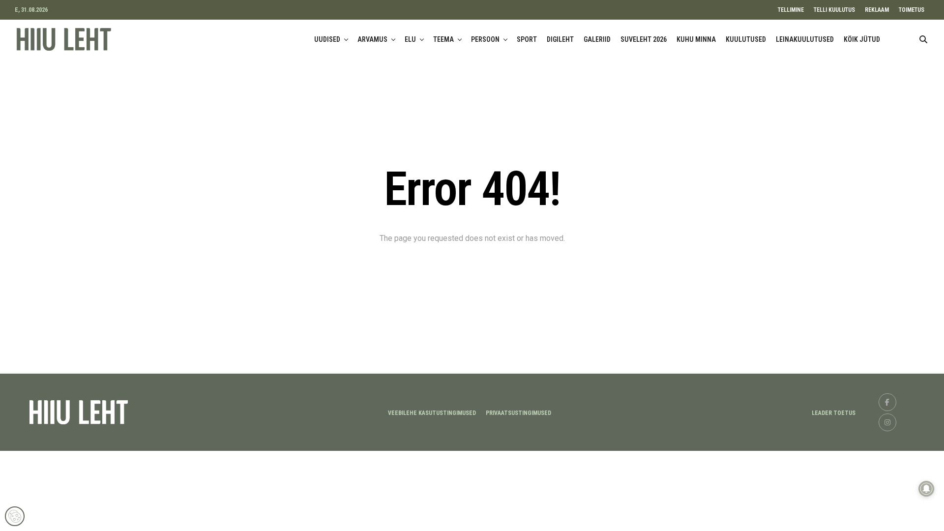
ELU (410, 39)
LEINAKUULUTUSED (805, 39)
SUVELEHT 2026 (643, 39)
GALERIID (597, 39)
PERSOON (485, 39)
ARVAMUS (372, 39)
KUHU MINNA (696, 39)
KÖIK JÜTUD (862, 39)
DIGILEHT (560, 39)
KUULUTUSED (746, 39)
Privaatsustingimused (518, 413)
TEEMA (443, 39)
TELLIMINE (791, 9)
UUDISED (327, 39)
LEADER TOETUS (834, 413)
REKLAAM (877, 9)
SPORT (527, 39)
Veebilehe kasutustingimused (432, 413)
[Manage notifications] (926, 489)
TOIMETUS (911, 9)
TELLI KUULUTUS (834, 9)
